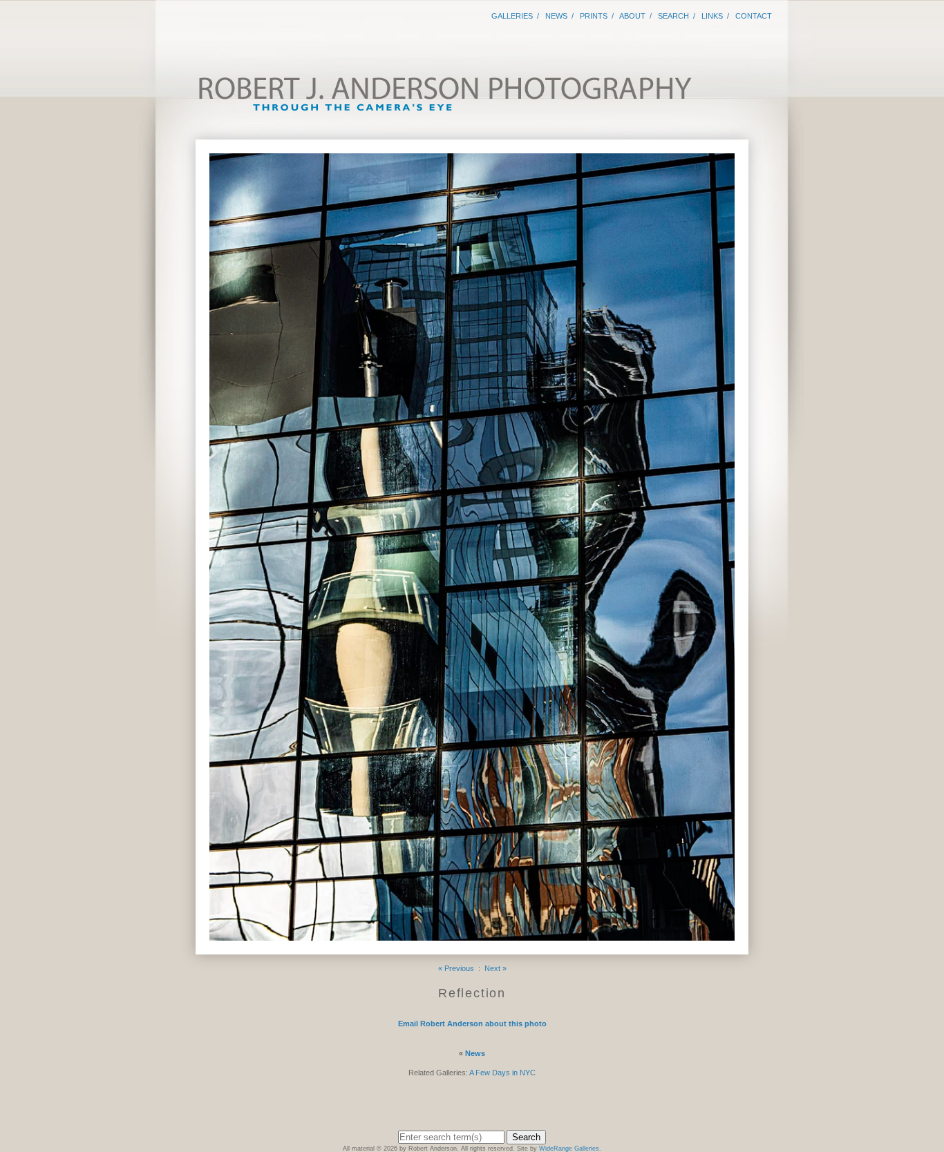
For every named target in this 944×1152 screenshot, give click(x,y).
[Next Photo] (472, 949)
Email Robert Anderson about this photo (472, 1023)
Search (673, 16)
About (632, 16)
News (556, 16)
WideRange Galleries (569, 1148)
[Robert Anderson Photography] (444, 109)
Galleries (512, 16)
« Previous (456, 968)
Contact (753, 16)
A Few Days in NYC (502, 1072)
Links (712, 16)
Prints (593, 16)
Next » (495, 968)
